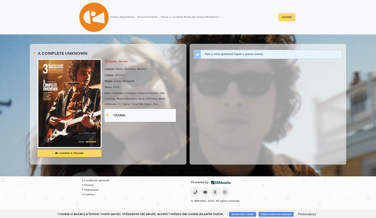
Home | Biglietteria (122, 17)
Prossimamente (147, 17)
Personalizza (307, 214)
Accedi (287, 17)
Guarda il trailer (71, 153)
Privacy (88, 185)
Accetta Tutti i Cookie (242, 214)
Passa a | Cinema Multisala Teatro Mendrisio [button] (190, 17)
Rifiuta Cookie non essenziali (276, 214)
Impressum (91, 189)
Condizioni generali (96, 180)
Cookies (89, 194)
